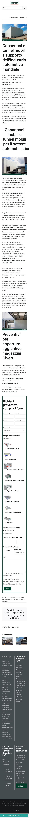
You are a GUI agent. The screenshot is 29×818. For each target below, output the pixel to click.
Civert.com (6, 597)
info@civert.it (20, 778)
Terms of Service (8, 584)
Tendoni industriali (19, 696)
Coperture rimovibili (19, 700)
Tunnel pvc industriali (19, 666)
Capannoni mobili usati (9, 786)
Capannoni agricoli (19, 691)
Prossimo (22, 17)
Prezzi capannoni (9, 770)
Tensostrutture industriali (20, 687)
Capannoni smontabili (19, 671)
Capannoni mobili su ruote (20, 680)
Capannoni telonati (19, 675)
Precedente (14, 17)
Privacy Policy (18, 582)
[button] (3, 641)
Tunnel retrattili (20, 683)
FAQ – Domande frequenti (6, 762)
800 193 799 (20, 773)
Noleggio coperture (9, 777)
